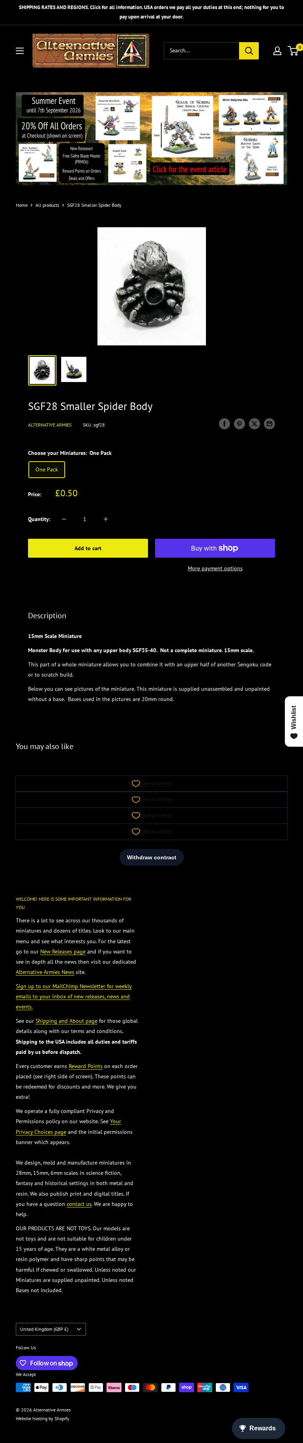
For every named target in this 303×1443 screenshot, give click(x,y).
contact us (79, 1203)
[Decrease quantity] (64, 519)
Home (22, 205)
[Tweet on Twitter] (254, 424)
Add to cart (88, 548)
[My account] (277, 50)
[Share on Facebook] (224, 424)
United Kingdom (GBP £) (44, 1329)
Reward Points (86, 1066)
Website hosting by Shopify (42, 1418)
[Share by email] (269, 424)
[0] (293, 51)
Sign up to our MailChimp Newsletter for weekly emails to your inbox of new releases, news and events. (74, 996)
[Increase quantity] (105, 519)
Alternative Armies (49, 425)
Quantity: (39, 519)
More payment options (215, 568)
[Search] (249, 50)
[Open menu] (20, 51)
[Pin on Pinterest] (239, 424)
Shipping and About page (66, 1020)
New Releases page (63, 951)
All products (47, 205)
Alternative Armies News (45, 972)
